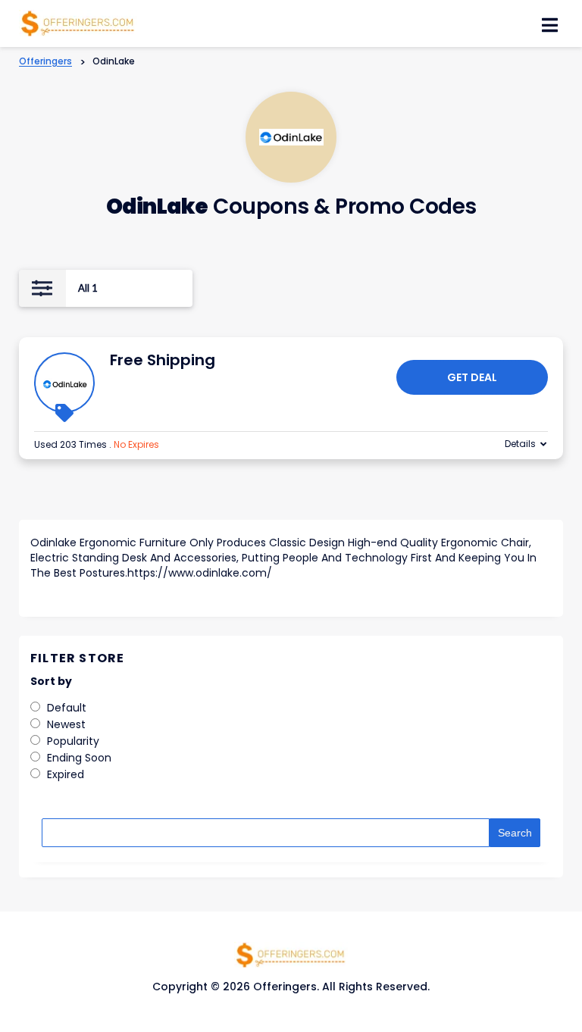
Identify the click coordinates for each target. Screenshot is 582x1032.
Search (515, 833)
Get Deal (472, 377)
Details (520, 443)
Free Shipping (162, 360)
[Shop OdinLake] (291, 137)
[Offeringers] (78, 22)
